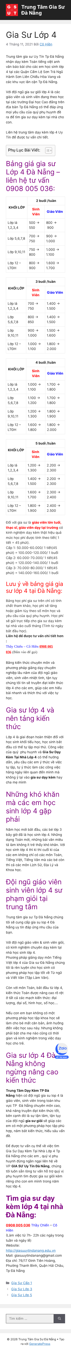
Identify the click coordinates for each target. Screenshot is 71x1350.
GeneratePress (39, 1344)
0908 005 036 (18, 1225)
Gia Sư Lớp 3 (21, 1289)
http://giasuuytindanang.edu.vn (31, 1251)
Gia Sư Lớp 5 (21, 1295)
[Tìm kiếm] (59, 1319)
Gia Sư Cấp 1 (21, 1283)
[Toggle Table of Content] (46, 150)
